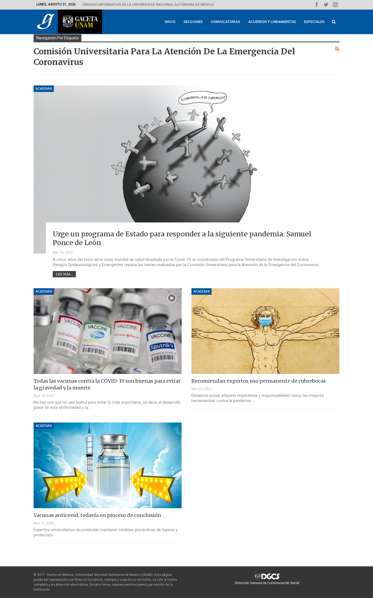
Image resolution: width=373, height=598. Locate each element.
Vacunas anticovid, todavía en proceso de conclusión (97, 515)
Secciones (193, 22)
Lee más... (64, 274)
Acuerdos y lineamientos (272, 22)
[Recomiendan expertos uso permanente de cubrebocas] (265, 331)
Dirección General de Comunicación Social (267, 583)
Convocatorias (225, 22)
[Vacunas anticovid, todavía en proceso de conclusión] (108, 465)
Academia (43, 89)
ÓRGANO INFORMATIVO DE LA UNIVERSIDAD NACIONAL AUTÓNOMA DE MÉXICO (148, 4)
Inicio (170, 22)
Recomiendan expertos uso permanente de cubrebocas (258, 381)
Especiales (314, 22)
